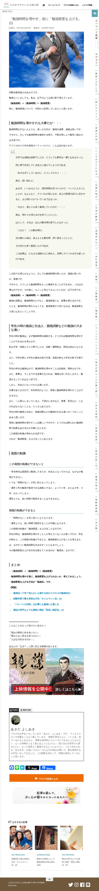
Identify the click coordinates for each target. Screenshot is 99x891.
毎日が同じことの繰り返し (96, 378)
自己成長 (96, 261)
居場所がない (96, 238)
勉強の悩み (7, 11)
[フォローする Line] (88, 884)
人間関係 (96, 295)
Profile (14, 710)
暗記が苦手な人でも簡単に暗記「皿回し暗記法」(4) (71, 862)
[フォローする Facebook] (82, 884)
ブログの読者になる (48, 779)
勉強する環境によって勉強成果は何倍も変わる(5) (46, 862)
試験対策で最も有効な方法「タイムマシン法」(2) (20, 862)
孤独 (96, 278)
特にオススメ (96, 109)
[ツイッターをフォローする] (70, 884)
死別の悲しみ (96, 458)
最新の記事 (27, 710)
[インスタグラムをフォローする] (76, 884)
